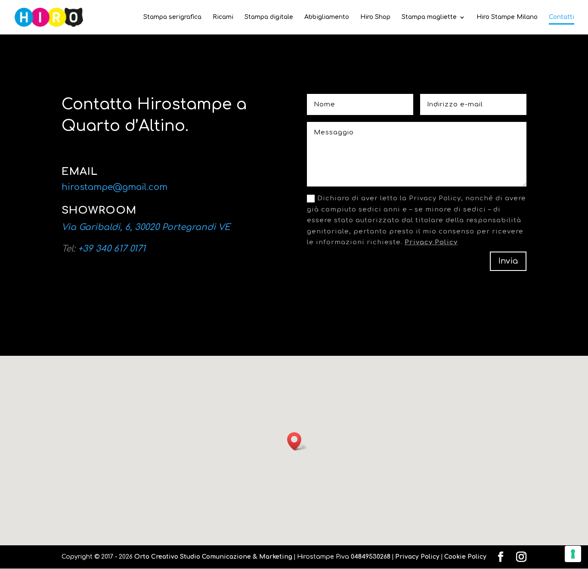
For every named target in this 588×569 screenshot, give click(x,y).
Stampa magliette (429, 17)
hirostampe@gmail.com (114, 187)
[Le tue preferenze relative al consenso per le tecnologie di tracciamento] (573, 554)
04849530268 (370, 556)
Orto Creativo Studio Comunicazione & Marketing (213, 556)
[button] (297, 441)
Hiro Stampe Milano (507, 17)
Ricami (223, 17)
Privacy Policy (431, 242)
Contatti (561, 17)
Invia (508, 261)
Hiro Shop (375, 17)
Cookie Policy (465, 556)
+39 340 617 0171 (111, 249)
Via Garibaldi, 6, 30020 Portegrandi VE (146, 227)
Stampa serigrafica (172, 17)
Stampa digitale (268, 17)
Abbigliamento (326, 17)
